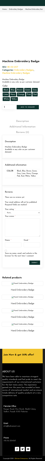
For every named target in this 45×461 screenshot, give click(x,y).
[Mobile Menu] (36, 3)
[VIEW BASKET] (41, 3)
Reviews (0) (22, 132)
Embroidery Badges (16, 9)
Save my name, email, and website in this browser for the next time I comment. (21, 255)
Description (22, 121)
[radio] (6, 90)
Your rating (10, 209)
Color (5, 86)
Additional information (22, 127)
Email (26, 240)
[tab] (22, 121)
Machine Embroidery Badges (16, 73)
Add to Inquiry (28, 107)
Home (4, 9)
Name (8, 240)
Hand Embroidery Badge (22, 289)
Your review (10, 216)
